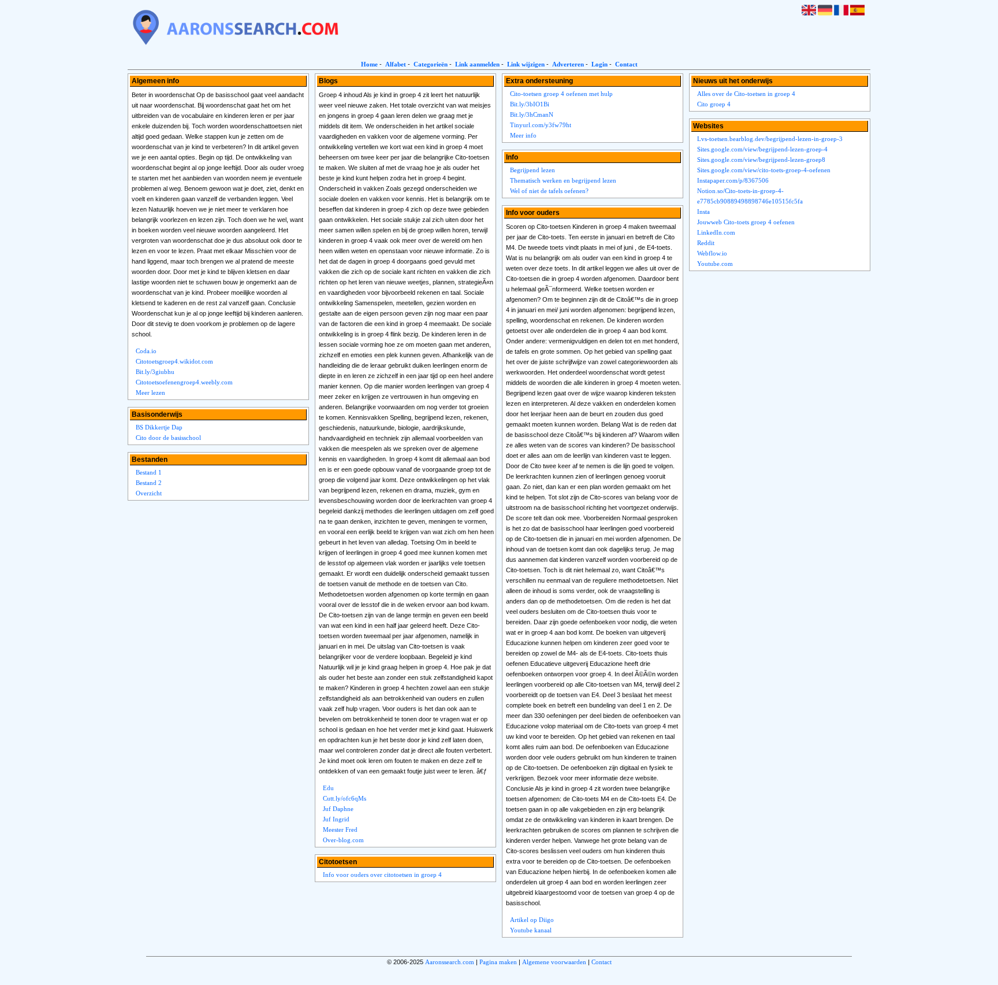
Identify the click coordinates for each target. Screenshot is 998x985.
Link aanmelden (477, 64)
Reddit (705, 242)
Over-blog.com (343, 839)
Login (599, 64)
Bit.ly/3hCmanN (531, 114)
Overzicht (149, 493)
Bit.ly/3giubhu (155, 371)
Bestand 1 (149, 472)
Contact (626, 64)
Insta (703, 211)
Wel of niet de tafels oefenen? (549, 190)
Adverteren (568, 64)
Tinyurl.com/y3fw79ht (540, 124)
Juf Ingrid (336, 819)
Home (369, 64)
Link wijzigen (526, 64)
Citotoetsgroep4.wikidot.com (174, 361)
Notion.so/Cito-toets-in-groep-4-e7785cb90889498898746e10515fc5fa (750, 196)
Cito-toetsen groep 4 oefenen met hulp (561, 93)
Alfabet (395, 64)
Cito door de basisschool (168, 437)
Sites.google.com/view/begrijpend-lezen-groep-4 (762, 149)
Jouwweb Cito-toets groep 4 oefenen (746, 222)
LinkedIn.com (716, 232)
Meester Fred (340, 829)
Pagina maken (498, 961)
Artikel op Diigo (532, 919)
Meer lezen (150, 392)
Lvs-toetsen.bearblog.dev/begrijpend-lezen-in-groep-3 (770, 138)
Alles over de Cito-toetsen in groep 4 (746, 93)
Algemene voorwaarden (554, 961)
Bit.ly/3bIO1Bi (529, 104)
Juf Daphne (338, 808)
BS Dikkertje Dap (159, 427)
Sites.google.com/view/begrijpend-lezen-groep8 (761, 159)
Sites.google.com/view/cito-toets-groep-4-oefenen (764, 169)
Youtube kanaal (531, 930)
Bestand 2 (149, 482)
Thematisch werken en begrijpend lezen (563, 180)
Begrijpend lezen (532, 169)
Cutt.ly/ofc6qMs (344, 798)
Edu (328, 787)
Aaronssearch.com (449, 961)
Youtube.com (715, 263)
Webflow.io (712, 253)
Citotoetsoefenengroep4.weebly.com (184, 382)
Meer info (523, 135)
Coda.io (146, 350)
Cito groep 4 (714, 104)
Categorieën (431, 64)
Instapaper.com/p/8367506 (733, 180)
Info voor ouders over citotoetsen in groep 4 (382, 874)
